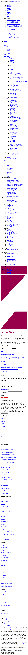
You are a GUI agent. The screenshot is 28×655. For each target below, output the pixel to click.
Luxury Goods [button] (7, 269)
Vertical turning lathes (12, 29)
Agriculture (12, 116)
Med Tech (12, 113)
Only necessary (21, 647)
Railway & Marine (14, 120)
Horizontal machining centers (13, 20)
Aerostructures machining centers (14, 26)
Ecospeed (9, 10)
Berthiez (9, 5)
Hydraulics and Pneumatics (16, 106)
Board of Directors (14, 130)
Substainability (13, 136)
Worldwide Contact (14, 159)
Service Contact (13, 93)
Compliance (12, 134)
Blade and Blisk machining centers (15, 25)
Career (5, 40)
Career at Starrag (13, 148)
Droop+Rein (10, 9)
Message (3, 395)
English (5, 45)
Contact (5, 41)
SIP (7, 14)
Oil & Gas (12, 102)
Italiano (8, 50)
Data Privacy (7, 619)
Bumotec (9, 6)
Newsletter (12, 129)
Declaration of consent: (7, 400)
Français (9, 49)
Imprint (5, 618)
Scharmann (9, 13)
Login (5, 160)
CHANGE (10, 647)
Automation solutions (12, 34)
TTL (8, 17)
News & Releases (14, 153)
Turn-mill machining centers (13, 24)
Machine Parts (13, 110)
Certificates (12, 141)
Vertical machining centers (13, 21)
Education (12, 149)
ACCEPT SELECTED (10, 653)
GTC (5, 622)
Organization (13, 133)
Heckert (8, 12)
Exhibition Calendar (14, 155)
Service (5, 38)
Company (9, 122)
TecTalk (11, 156)
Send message (4, 412)
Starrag (8, 16)
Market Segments (11, 98)
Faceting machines (11, 33)
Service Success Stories (15, 96)
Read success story (5, 383)
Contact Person (13, 151)
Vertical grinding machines (13, 30)
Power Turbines (13, 104)
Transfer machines (11, 32)
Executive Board (13, 132)
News (8, 152)
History (11, 137)
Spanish (8, 53)
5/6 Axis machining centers (13, 22)
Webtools (6, 623)
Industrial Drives (13, 108)
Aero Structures (13, 101)
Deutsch (8, 47)
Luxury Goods (13, 112)
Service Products (13, 94)
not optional (3, 650)
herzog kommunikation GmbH (14, 627)
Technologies (10, 72)
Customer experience (14, 128)
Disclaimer (6, 621)
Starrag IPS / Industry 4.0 (13, 37)
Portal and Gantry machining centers (15, 28)
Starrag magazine (14, 126)
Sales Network (13, 138)
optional (2, 652)
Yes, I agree (3, 647)
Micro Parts (12, 114)
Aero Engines (13, 100)
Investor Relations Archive (16, 145)
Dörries (8, 8)
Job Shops (12, 109)
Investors (9, 142)
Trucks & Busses (14, 121)
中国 (8, 51)
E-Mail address (4, 392)
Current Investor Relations (16, 144)
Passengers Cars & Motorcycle (17, 118)
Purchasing (12, 140)
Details (15, 647)
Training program (14, 97)
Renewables (12, 105)
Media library (13, 125)
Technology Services (11, 36)
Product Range (10, 57)
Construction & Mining (15, 117)
